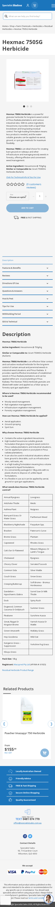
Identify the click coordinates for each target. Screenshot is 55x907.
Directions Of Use (10, 283)
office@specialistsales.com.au (28, 823)
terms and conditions (38, 898)
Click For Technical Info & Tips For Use (23, 177)
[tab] (27, 260)
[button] (24, 106)
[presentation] (4, 721)
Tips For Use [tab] (8, 306)
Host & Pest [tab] (7, 298)
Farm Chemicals (23, 26)
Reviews (6, 275)
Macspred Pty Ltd (22, 664)
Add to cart (27, 208)
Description (7, 260)
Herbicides (38, 26)
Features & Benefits (11, 267)
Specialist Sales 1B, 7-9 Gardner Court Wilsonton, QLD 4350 (27, 851)
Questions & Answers (12, 290)
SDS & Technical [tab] (9, 321)
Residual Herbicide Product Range (18, 670)
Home (5, 26)
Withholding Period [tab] (11, 314)
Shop (12, 26)
